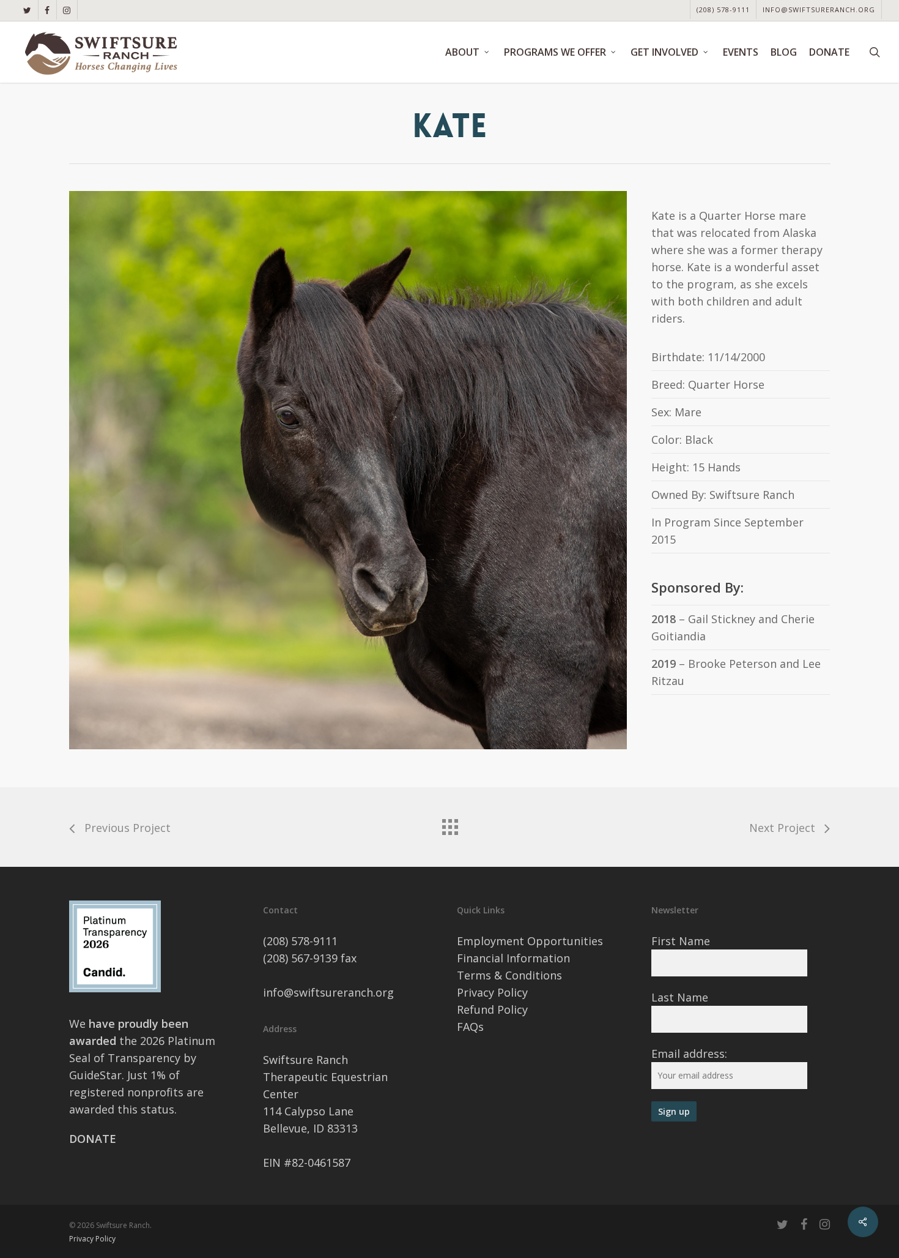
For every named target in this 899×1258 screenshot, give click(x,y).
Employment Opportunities (530, 941)
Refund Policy (492, 1009)
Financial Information (513, 958)
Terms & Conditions (509, 975)
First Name (680, 941)
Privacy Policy (492, 992)
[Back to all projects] (449, 824)
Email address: (689, 1053)
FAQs (470, 1026)
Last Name (679, 997)
